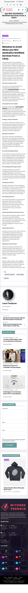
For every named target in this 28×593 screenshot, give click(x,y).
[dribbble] (14, 5)
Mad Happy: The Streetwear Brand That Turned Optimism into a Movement (12, 393)
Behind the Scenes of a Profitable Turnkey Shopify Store (11, 366)
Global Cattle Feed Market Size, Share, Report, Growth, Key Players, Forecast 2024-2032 (12, 325)
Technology (10, 573)
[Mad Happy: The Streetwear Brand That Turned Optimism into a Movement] (14, 382)
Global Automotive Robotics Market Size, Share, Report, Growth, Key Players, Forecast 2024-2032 (13, 318)
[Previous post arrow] (24, 318)
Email (3, 430)
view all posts (5, 309)
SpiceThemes (21, 578)
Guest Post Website (16, 575)
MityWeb (11, 578)
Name (3, 422)
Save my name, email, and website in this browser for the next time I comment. (13, 440)
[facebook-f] (7, 5)
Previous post (6, 315)
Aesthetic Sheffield (7, 38)
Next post (5, 322)
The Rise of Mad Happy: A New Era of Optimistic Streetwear (12, 340)
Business (5, 35)
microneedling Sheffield (16, 38)
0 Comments (6, 43)
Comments (4, 408)
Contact (20, 573)
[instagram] (17, 5)
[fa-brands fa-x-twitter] (11, 5)
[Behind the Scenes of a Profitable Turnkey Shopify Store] (14, 355)
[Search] (23, 10)
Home (5, 573)
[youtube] (21, 5)
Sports (16, 573)
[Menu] (18, 10)
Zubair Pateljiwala (7, 40)
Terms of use (8, 575)
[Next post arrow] (24, 325)
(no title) (13, 522)
